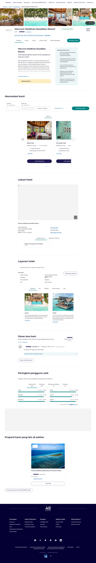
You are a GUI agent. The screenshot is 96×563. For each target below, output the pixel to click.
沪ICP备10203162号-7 (52, 552)
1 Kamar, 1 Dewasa (42, 108)
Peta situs (42, 524)
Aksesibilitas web (44, 522)
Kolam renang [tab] (56, 288)
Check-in (11, 104)
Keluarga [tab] (65, 385)
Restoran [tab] (33, 288)
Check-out (25, 104)
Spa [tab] (64, 288)
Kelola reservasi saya (76, 522)
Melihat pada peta (37, 478)
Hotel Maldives (16, 6)
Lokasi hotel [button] (25, 179)
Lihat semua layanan (70, 273)
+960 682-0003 (54, 227)
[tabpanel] (48, 143)
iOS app (57, 524)
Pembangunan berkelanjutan (16, 529)
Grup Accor (12, 522)
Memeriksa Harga (73, 40)
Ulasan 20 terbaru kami (26, 360)
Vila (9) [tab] (48, 116)
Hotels (10, 6)
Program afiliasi (13, 531)
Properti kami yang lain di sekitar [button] (24, 437)
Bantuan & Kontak (75, 524)
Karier (10, 526)
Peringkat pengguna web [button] (33, 373)
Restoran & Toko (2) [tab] (54, 238)
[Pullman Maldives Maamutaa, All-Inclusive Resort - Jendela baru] (48, 456)
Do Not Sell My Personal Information (55, 548)
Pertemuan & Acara (29, 524)
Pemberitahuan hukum (39, 548)
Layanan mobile (59, 522)
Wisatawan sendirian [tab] (53, 385)
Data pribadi (70, 547)
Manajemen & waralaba (14, 524)
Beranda (5, 6)
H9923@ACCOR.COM (56, 232)
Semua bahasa (43, 526)
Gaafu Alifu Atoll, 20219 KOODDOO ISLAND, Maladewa (29, 35)
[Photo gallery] (48, 17)
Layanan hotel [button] (26, 261)
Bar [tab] (40, 288)
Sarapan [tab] (46, 288)
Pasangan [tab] (42, 385)
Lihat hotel (48, 483)
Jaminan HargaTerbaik (88, 29)
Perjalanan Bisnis (29, 522)
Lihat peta (47, 35)
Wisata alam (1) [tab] (41, 238)
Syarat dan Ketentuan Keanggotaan (56, 547)
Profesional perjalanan (30, 526)
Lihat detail (27, 320)
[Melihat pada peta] (48, 202)
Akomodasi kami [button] (15, 96)
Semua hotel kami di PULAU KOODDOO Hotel (19, 490)
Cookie (77, 547)
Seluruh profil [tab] (32, 385)
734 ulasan (28, 31)
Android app (58, 526)
